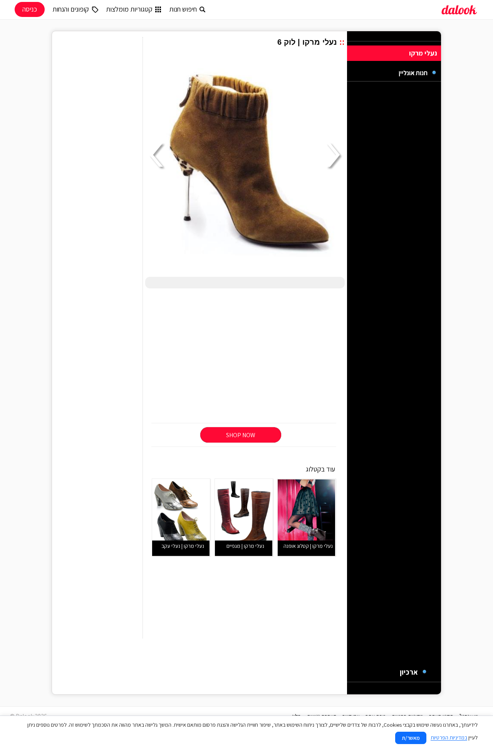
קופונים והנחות (70, 9)
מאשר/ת (411, 737)
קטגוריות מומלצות (129, 9)
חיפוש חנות (183, 9)
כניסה (29, 9)
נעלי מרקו (423, 53)
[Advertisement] (245, 356)
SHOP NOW (240, 435)
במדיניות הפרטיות (449, 737)
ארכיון (409, 672)
